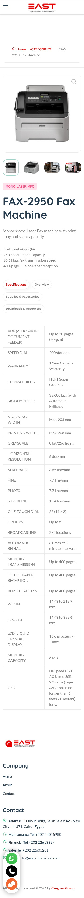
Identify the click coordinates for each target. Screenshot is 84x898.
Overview (42, 284)
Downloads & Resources (23, 308)
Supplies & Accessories (22, 296)
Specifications (16, 284)
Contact (9, 793)
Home (21, 49)
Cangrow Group (62, 888)
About (7, 785)
